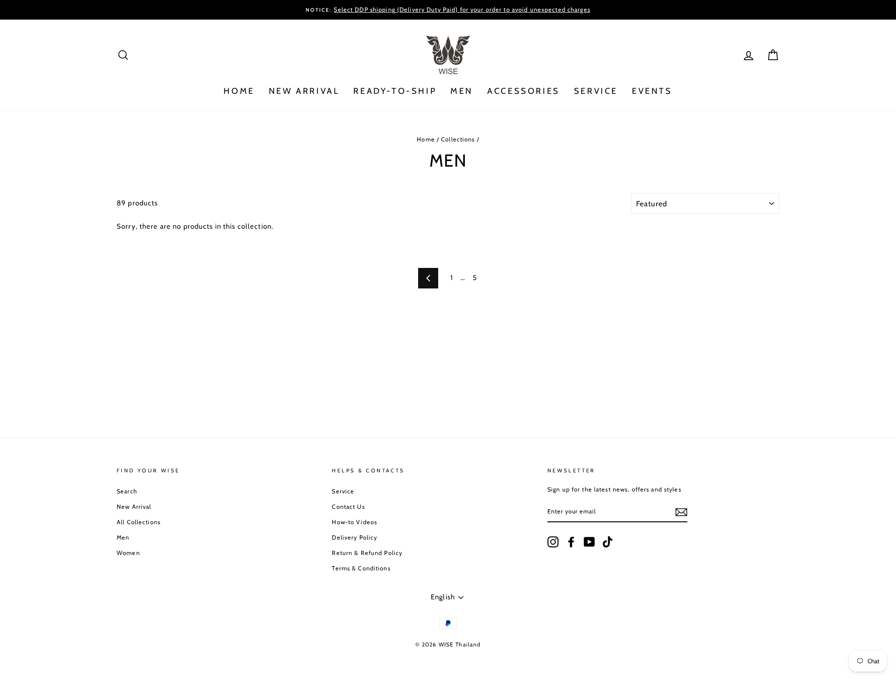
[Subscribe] (681, 512)
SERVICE (596, 91)
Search (127, 491)
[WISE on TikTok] (607, 542)
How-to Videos (354, 522)
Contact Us (348, 506)
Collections (458, 139)
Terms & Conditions (361, 568)
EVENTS (652, 91)
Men (123, 537)
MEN (461, 91)
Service (343, 491)
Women (128, 552)
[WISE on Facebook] (571, 542)
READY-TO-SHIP (394, 91)
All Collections (139, 522)
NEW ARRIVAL (304, 91)
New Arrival (134, 506)
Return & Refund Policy (367, 552)
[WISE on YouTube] (589, 542)
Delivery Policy (354, 537)
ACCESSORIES (523, 91)
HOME (239, 91)
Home (426, 139)
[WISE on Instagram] (553, 542)
